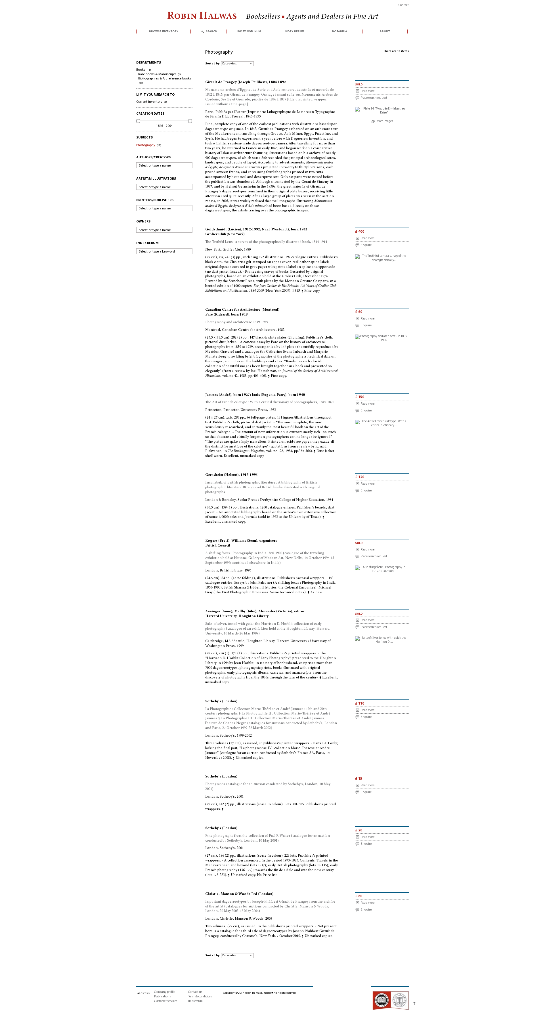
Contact (404, 5)
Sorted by (212, 63)
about (385, 31)
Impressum (195, 1001)
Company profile (164, 992)
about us (143, 993)
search (211, 31)
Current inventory (151, 102)
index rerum (294, 31)
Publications (162, 996)
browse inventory (163, 31)
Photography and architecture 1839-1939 (236, 322)
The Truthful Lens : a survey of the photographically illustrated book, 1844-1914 (266, 242)
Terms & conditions (200, 996)
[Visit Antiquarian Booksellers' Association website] (390, 1000)
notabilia (339, 31)
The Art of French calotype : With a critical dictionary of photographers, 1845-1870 (269, 402)
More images (385, 121)
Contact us (195, 992)
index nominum (249, 31)
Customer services (165, 1001)
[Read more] (382, 111)
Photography (148, 145)
